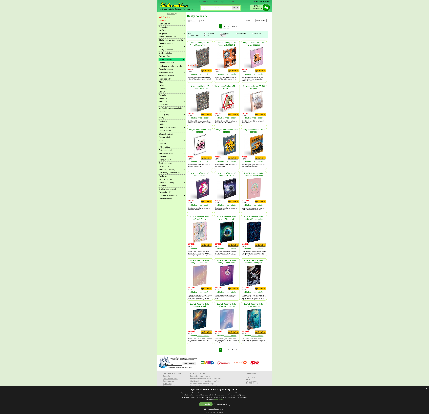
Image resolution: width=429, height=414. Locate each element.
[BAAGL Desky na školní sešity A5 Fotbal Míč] (227, 242)
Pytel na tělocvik (165, 150)
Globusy (162, 144)
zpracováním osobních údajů (183, 367)
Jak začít (166, 376)
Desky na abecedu (166, 50)
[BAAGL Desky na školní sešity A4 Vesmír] (200, 329)
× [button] (426, 388)
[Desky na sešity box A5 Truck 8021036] (253, 155)
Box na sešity (164, 56)
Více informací (219, 399)
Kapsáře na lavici (166, 72)
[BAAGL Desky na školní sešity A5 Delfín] (254, 329)
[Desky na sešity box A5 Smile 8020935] (226, 155)
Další (234, 26)
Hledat (235, 8)
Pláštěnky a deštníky (167, 170)
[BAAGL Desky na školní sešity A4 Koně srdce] (227, 286)
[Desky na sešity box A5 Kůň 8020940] (253, 111)
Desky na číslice (165, 53)
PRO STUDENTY (166, 179)
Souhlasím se (179, 367)
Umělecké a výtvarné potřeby (170, 108)
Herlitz (256, 33)
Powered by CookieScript (214, 412)
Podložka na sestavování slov (171, 66)
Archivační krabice (166, 76)
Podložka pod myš (166, 63)
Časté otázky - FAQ (170, 379)
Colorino (241, 33)
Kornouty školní (165, 160)
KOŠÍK (257, 6)
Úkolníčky (163, 89)
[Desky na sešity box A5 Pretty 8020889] (199, 155)
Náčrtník (162, 95)
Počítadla (163, 121)
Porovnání (171, 14)
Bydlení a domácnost (167, 189)
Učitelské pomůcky (166, 182)
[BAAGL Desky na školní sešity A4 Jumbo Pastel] (200, 286)
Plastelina (163, 98)
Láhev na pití (164, 166)
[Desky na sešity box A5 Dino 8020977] (226, 111)
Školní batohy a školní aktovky (171, 40)
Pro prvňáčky (164, 34)
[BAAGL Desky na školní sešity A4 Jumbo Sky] (227, 329)
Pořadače (163, 102)
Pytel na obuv (164, 147)
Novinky (162, 21)
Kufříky (162, 124)
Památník (163, 157)
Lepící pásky (164, 114)
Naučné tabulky (165, 137)
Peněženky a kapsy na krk (169, 173)
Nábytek (162, 186)
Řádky (203, 21)
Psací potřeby (164, 46)
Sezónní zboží (164, 192)
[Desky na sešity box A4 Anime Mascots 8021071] (199, 68)
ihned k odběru (203, 74)
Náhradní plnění (205, 2)
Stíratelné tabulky (166, 69)
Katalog (193, 21)
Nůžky (161, 118)
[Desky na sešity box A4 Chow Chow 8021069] (253, 68)
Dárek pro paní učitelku (168, 195)
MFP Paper (195, 35)
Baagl (225, 33)
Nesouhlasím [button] (222, 404)
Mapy (161, 140)
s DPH (257, 8)
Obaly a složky (165, 131)
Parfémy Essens (165, 199)
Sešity (161, 85)
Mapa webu (167, 384)
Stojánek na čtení (166, 134)
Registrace (266, 1)
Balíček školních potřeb (168, 37)
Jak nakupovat (168, 381)
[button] (214, 409)
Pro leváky (163, 176)
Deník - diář (163, 105)
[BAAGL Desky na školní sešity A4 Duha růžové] (254, 198)
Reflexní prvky (164, 27)
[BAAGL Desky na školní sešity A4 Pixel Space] (254, 286)
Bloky (161, 82)
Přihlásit (259, 1)
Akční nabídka (164, 17)
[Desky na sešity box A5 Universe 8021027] (226, 198)
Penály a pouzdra (166, 43)
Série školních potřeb (167, 127)
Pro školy (162, 30)
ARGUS (209, 33)
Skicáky (162, 92)
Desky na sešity (165, 59)
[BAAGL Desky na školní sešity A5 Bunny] (200, 242)
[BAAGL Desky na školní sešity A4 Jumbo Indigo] (254, 242)
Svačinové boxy (165, 163)
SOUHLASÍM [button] (206, 404)
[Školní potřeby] (174, 4)
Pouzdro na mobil (166, 153)
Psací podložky (165, 79)
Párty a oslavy (164, 24)
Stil (208, 35)
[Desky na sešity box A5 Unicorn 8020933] (199, 198)
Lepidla (162, 111)
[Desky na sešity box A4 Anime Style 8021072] (227, 68)
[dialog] (214, 400)
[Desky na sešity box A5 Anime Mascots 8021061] (199, 111)
